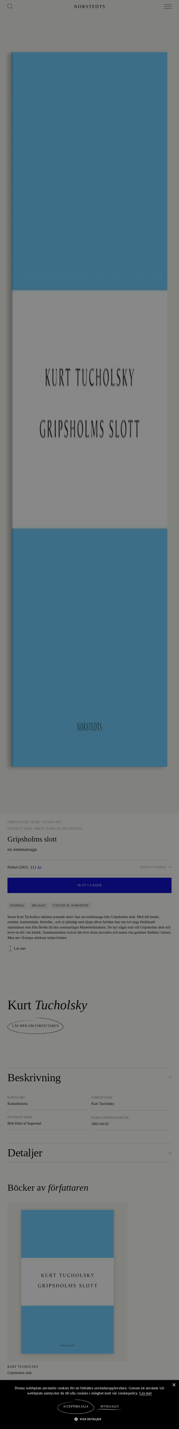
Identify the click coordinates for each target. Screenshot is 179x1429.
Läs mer (146, 1393)
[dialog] (89, 714)
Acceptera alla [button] (75, 1406)
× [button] (174, 1385)
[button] (89, 1419)
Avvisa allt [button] (109, 1406)
